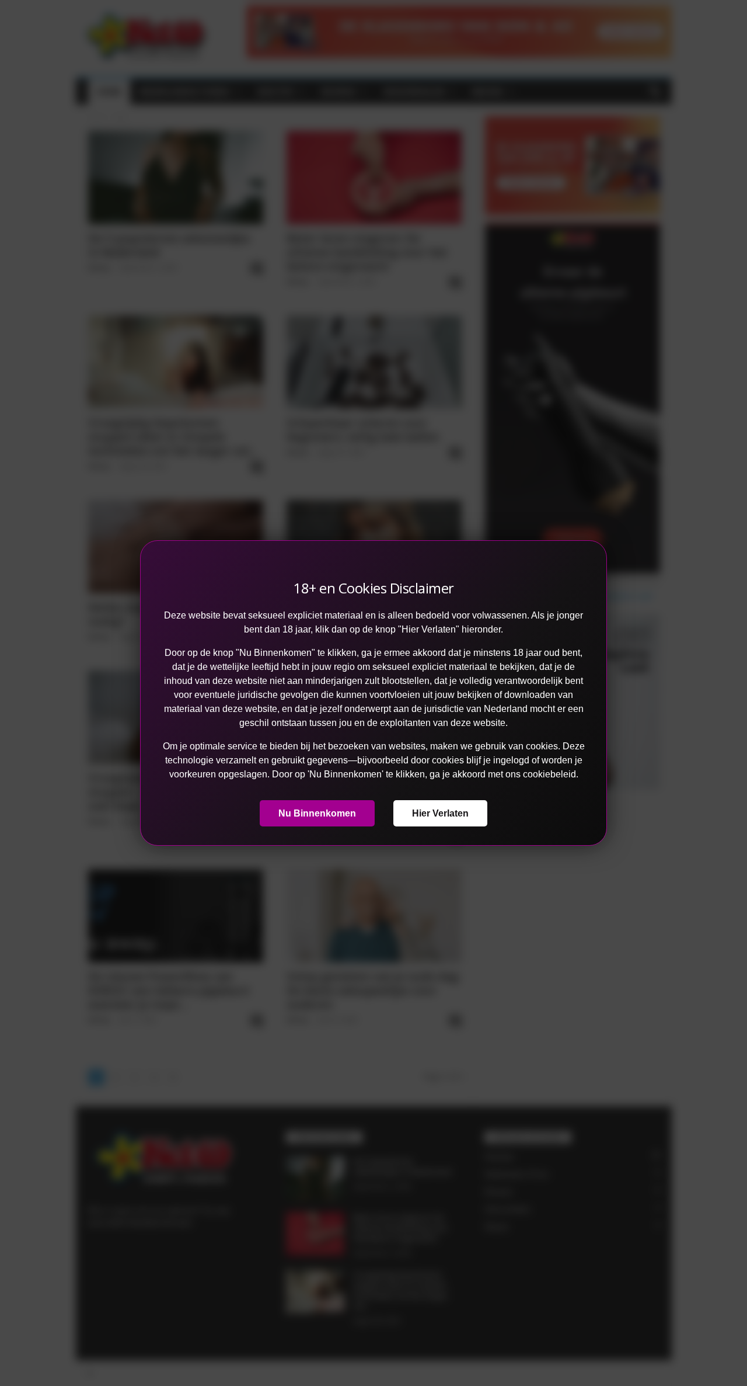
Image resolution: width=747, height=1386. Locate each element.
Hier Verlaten (440, 813)
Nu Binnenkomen (317, 813)
